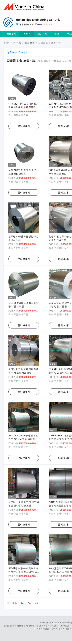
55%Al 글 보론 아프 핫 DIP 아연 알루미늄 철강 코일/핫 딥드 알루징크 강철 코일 (23, 572)
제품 (28, 34)
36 (29, 603)
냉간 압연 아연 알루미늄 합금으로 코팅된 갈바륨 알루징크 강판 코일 (23, 107)
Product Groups (18, 52)
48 (36, 603)
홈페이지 (11, 34)
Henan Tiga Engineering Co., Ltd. (38, 19)
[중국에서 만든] (24, 6)
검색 (56, 34)
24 (22, 603)
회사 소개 (43, 34)
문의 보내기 (24, 126)
